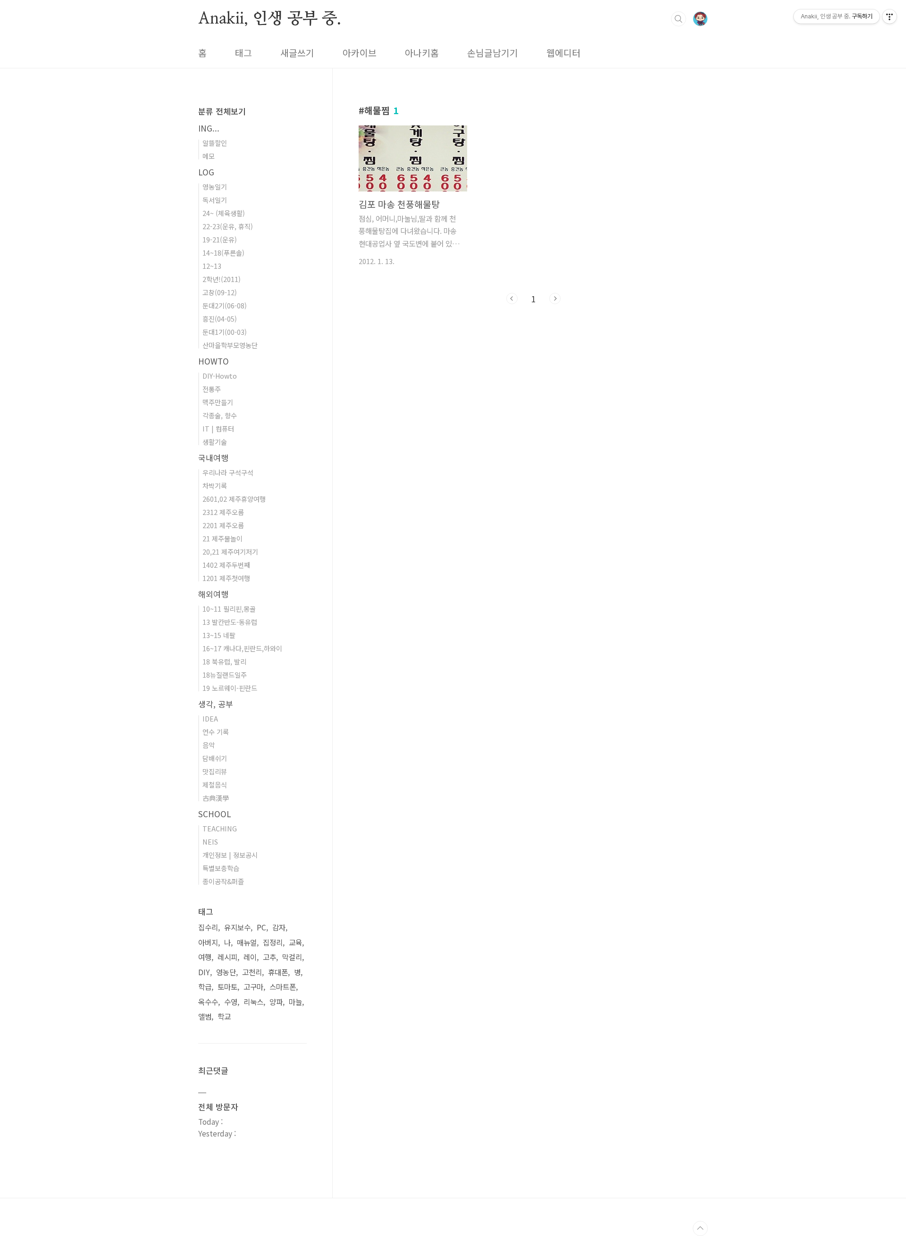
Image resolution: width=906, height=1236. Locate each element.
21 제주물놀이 (222, 538)
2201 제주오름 (223, 525)
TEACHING (219, 828)
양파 (276, 1001)
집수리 (208, 927)
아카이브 (360, 52)
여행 (204, 957)
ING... (208, 128)
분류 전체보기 (222, 111)
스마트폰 (282, 986)
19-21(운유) (219, 239)
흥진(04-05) (219, 319)
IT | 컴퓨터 (218, 428)
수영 (230, 1001)
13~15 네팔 (218, 635)
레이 (250, 957)
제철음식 (214, 784)
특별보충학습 (220, 868)
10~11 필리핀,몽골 (229, 609)
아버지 (208, 942)
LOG (206, 172)
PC (261, 927)
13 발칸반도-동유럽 (229, 622)
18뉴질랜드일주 (224, 675)
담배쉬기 (214, 758)
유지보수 (237, 927)
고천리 (252, 972)
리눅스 (253, 1001)
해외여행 (213, 594)
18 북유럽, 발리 (224, 661)
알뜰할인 (214, 143)
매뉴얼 (247, 942)
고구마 (253, 986)
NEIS (210, 841)
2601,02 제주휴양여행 (234, 499)
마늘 (295, 1001)
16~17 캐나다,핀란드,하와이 (242, 648)
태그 (243, 52)
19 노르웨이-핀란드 (229, 688)
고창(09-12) (219, 292)
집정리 (273, 942)
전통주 (211, 389)
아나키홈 (422, 52)
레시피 (227, 957)
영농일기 (214, 186)
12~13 (211, 266)
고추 (269, 957)
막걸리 (292, 957)
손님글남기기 (492, 52)
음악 (208, 745)
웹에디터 (563, 52)
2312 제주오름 (223, 512)
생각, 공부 (215, 704)
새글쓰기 (297, 52)
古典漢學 (215, 798)
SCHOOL (214, 814)
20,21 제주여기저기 (230, 551)
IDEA (210, 718)
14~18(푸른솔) (223, 252)
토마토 (227, 986)
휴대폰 (278, 972)
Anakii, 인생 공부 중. (269, 18)
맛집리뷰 (214, 771)
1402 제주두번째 (226, 565)
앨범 (204, 1016)
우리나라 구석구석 (227, 472)
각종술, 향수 (219, 415)
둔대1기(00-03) (224, 332)
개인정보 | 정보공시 (230, 855)
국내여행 (213, 458)
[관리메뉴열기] (889, 16)
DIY (204, 972)
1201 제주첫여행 (226, 578)
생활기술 (214, 442)
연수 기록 (215, 732)
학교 (224, 1016)
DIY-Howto (219, 376)
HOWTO (213, 361)
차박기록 (214, 485)
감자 (278, 927)
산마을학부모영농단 (230, 345)
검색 (678, 19)
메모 (208, 156)
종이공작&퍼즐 (223, 881)
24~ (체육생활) (223, 213)
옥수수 (208, 1001)
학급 (204, 986)
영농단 (226, 972)
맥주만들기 (217, 402)
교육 (295, 942)
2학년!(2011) (221, 279)
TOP (700, 1228)
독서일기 (214, 200)
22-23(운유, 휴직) (227, 226)
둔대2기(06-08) (224, 305)
